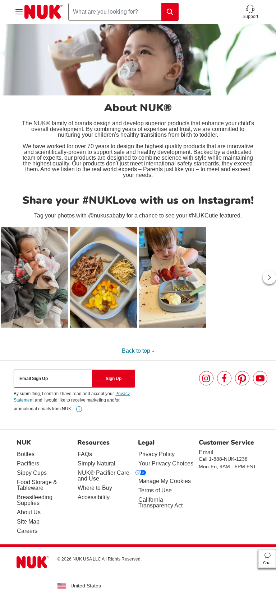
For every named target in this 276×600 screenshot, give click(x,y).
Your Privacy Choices (165, 463)
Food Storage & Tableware (37, 485)
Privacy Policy (156, 454)
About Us (29, 512)
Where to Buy (95, 488)
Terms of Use (155, 490)
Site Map (28, 522)
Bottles (25, 454)
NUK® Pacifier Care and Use (103, 476)
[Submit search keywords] (170, 12)
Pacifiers (28, 463)
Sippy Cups (32, 473)
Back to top (137, 351)
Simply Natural (96, 463)
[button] (250, 12)
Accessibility (94, 497)
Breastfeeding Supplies (34, 500)
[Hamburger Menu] (19, 12)
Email (206, 452)
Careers (27, 531)
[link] (34, 277)
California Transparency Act (160, 502)
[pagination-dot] (133, 334)
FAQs (85, 454)
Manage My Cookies (164, 481)
